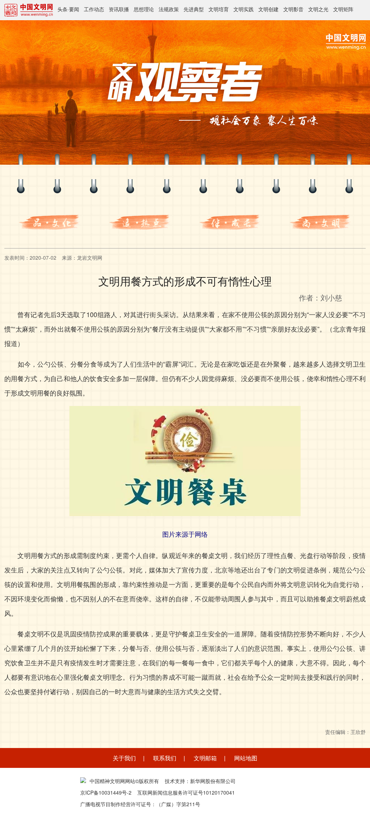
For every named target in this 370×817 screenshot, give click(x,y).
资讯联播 (119, 9)
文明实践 (243, 9)
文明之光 (318, 9)
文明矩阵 (343, 9)
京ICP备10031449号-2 (106, 792)
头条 (62, 9)
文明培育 (218, 9)
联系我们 (164, 758)
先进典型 (194, 9)
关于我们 (124, 758)
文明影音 (293, 9)
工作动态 (94, 9)
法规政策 (169, 9)
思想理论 (144, 9)
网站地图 (245, 758)
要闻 (74, 9)
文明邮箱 (205, 758)
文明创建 (268, 9)
